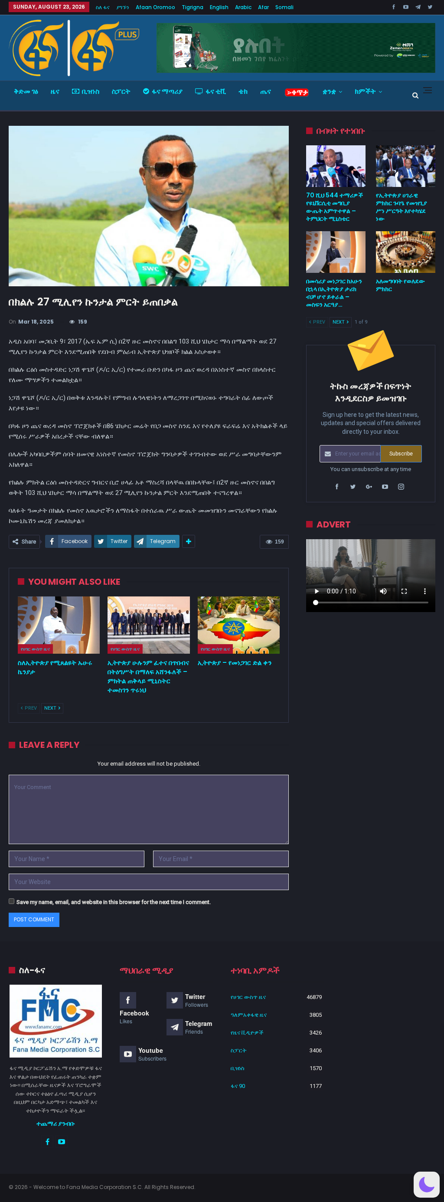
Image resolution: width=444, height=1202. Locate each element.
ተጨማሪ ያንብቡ (55, 1123)
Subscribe (401, 454)
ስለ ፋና (103, 7)
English (219, 7)
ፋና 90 (238, 1086)
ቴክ (243, 91)
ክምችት (365, 91)
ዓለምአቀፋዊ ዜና (249, 1015)
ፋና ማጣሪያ (167, 91)
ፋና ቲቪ (216, 91)
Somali (284, 7)
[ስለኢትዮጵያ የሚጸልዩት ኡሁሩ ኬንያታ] (59, 625)
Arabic (243, 7)
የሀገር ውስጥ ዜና (35, 648)
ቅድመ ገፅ (26, 91)
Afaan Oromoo (155, 7)
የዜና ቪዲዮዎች (247, 1032)
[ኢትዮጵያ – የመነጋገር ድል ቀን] (239, 625)
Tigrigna (192, 7)
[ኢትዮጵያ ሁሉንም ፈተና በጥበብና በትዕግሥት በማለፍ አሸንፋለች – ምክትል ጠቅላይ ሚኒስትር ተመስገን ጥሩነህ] (148, 625)
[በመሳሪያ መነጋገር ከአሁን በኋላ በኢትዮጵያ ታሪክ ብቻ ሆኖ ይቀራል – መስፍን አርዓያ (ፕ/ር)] (336, 252)
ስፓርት (121, 91)
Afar (263, 7)
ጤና (265, 91)
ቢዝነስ (90, 91)
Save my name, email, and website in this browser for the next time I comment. (113, 902)
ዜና (55, 91)
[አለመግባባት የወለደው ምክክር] (405, 252)
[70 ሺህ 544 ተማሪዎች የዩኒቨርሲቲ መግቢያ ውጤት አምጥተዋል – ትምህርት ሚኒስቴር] (336, 166)
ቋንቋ (329, 91)
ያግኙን (122, 7)
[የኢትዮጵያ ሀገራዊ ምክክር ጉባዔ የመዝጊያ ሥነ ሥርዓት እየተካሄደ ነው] (405, 166)
